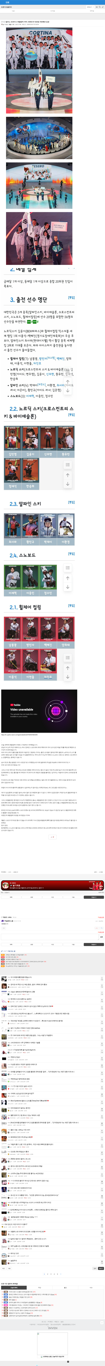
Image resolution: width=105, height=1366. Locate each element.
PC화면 (50, 1322)
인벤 (7, 2)
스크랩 (101, 872)
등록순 (10, 917)
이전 (52, 897)
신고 (9, 872)
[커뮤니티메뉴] (2, 2)
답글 (4, 928)
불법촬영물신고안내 (68, 1324)
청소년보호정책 (56, 1324)
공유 (95, 872)
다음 (73, 897)
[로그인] (99, 2)
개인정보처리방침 (43, 1324)
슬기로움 (5, 24)
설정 (62, 1322)
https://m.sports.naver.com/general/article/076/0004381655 (19, 735)
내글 (13, 11)
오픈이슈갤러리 (6, 7)
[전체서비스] (102, 2)
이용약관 (32, 1324)
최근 (3, 1268)
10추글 (92, 11)
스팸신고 (15, 872)
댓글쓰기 (93, 897)
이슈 (91, 1287)
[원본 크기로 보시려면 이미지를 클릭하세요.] (39, 334)
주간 (39, 1287)
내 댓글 (52, 11)
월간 (65, 1287)
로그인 (44, 1322)
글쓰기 (103, 7)
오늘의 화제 (13, 1287)
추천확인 (3, 872)
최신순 (14, 917)
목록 (11, 897)
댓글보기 (93, 944)
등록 (101, 937)
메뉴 (2, 892)
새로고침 (101, 917)
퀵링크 (56, 1322)
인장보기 (7, 892)
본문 (32, 897)
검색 (95, 1268)
